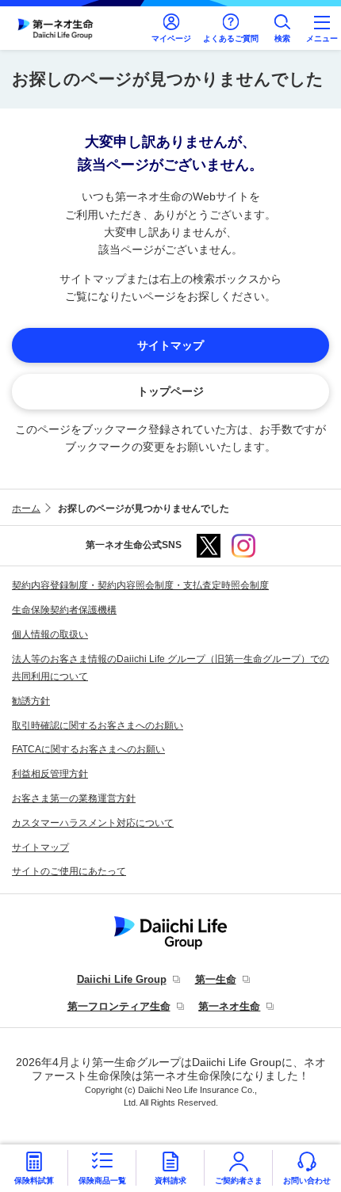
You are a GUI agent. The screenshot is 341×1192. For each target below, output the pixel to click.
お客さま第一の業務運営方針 (74, 798)
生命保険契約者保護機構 (64, 609)
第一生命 (215, 979)
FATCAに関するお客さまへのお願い (88, 749)
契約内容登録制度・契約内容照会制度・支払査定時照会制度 (140, 585)
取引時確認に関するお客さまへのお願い (97, 725)
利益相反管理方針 (50, 773)
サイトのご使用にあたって (69, 871)
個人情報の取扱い (50, 634)
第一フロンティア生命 (118, 1006)
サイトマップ (40, 847)
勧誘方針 (31, 700)
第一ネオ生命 (229, 1006)
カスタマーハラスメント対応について (93, 822)
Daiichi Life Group (122, 979)
